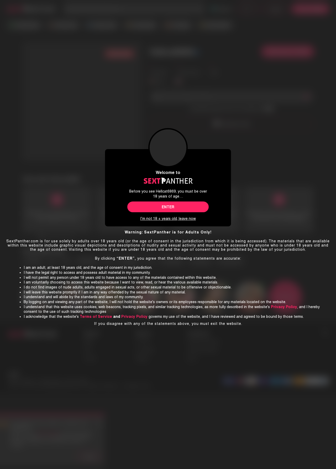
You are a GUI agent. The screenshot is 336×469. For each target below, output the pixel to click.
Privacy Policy (134, 316)
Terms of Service (96, 316)
